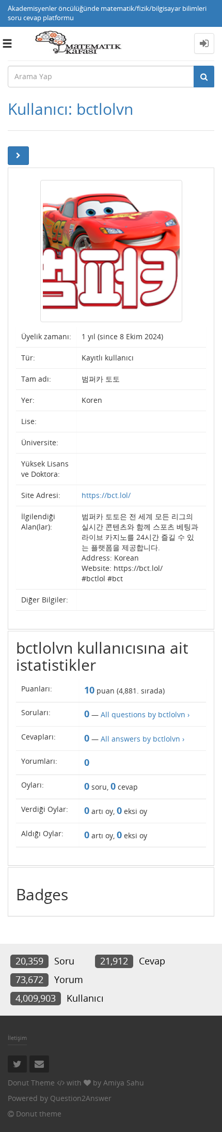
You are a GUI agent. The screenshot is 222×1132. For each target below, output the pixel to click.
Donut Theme (31, 1083)
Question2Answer (81, 1098)
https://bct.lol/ (106, 495)
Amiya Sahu (123, 1083)
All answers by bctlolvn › (142, 739)
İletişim (17, 1038)
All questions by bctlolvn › (145, 714)
